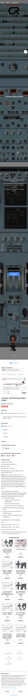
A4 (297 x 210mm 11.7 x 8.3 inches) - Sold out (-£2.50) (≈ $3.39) (15, 417)
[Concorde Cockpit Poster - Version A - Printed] (21, 607)
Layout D (5, 436)
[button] (6, 448)
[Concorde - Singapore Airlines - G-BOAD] (7, 607)
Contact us (15, 2)
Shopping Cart (8, 664)
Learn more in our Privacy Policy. (8, 687)
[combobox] (12, 369)
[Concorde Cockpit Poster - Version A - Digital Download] (7, 543)
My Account (19, 653)
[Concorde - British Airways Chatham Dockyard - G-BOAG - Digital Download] (7, 628)
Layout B (5, 429)
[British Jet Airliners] (21, 543)
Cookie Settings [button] (14, 695)
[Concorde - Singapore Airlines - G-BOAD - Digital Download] (7, 565)
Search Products (8, 653)
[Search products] (26, 52)
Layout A (8, 426)
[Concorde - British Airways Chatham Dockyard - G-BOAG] (21, 628)
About (8, 2)
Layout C (5, 433)
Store (2, 374)
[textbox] (10, 370)
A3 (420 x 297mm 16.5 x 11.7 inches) (14, 413)
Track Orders (8, 658)
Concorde (20, 374)
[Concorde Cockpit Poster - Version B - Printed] (21, 586)
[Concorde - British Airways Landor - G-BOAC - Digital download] (7, 586)
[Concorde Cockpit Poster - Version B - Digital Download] (21, 565)
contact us (4, 533)
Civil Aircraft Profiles (11, 374)
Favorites (19, 658)
